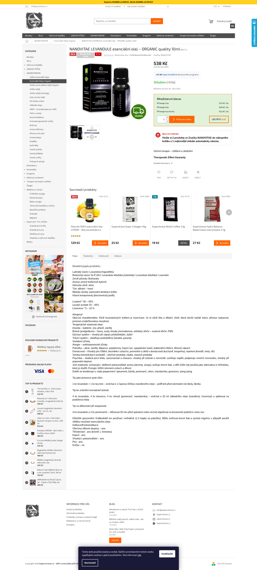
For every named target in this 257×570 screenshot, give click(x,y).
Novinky (30, 57)
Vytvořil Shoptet (224, 563)
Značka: (162, 55)
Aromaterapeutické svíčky (41, 121)
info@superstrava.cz (166, 510)
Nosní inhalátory (37, 117)
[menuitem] (28, 35)
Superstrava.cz (163, 514)
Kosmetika (31, 169)
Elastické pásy (36, 197)
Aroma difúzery (37, 129)
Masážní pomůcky (38, 209)
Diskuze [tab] (118, 256)
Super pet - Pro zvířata (37, 221)
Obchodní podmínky (136, 6)
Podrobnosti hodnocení (140, 55)
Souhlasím (167, 553)
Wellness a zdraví (34, 189)
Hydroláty (34, 145)
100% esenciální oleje (39, 77)
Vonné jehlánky (36, 153)
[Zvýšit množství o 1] (167, 117)
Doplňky (33, 141)
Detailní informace (162, 163)
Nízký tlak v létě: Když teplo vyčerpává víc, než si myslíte (126, 531)
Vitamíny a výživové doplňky (42, 238)
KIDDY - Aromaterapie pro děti (43, 109)
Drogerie (31, 173)
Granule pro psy (37, 229)
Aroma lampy (35, 137)
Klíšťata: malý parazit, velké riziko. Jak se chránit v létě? (126, 521)
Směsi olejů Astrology (39, 93)
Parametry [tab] (88, 256)
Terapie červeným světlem (39, 181)
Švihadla (33, 213)
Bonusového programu (188, 74)
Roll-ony (33, 125)
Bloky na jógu (36, 201)
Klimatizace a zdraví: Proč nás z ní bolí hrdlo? (126, 511)
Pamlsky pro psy (37, 234)
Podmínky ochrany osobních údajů (81, 517)
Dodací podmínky (113, 6)
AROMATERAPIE (34, 73)
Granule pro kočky (38, 225)
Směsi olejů (35, 89)
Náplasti (33, 217)
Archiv (115, 540)
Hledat (157, 21)
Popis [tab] (75, 256)
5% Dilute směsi (37, 101)
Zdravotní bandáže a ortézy (42, 205)
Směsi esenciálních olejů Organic (44, 85)
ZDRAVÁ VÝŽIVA (33, 69)
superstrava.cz (163, 519)
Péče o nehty (36, 113)
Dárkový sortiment (35, 177)
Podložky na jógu (37, 193)
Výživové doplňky (34, 65)
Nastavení (90, 562)
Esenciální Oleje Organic (40, 81)
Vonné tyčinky (36, 149)
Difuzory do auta (37, 133)
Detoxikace (32, 165)
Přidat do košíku (183, 119)
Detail (184, 243)
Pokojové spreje (37, 161)
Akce (29, 61)
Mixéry (30, 241)
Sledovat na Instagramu (46, 316)
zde (139, 555)
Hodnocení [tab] (103, 256)
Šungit (29, 185)
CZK (215, 6)
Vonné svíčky (35, 157)
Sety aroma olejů (37, 97)
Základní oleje (36, 105)
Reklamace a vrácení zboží (78, 520)
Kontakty (70, 524)
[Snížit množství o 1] (167, 121)
